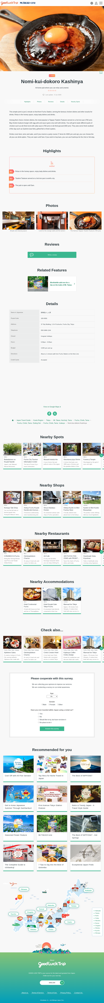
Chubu (51, 929)
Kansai (41, 909)
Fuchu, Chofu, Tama (82, 420)
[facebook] (49, 414)
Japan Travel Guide (23, 420)
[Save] (101, 72)
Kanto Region (38, 420)
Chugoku (30, 912)
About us (25, 993)
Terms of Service (38, 993)
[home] (9, 3)
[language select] (91, 3)
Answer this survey (52, 729)
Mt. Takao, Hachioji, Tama (62, 420)
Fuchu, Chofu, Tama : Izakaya (54, 423)
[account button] (96, 3)
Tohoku (73, 906)
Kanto (70, 922)
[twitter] (55, 414)
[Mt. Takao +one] (27, 3)
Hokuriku (51, 905)
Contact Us (78, 993)
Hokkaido (88, 890)
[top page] (13, 420)
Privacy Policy (65, 993)
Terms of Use (52, 993)
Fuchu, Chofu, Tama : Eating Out (29, 423)
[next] (101, 455)
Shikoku (33, 929)
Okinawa (24, 889)
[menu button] (101, 3)
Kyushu (13, 914)
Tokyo (48, 420)
